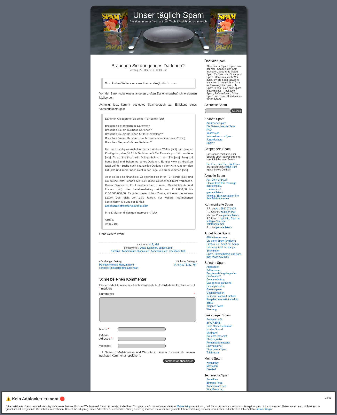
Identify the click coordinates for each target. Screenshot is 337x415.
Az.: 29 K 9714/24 (217, 179)
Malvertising (184, 406)
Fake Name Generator (219, 326)
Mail (157, 244)
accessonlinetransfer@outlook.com (126, 205)
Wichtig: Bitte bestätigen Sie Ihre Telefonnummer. (223, 197)
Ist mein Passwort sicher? (221, 296)
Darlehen (152, 247)
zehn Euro (231, 167)
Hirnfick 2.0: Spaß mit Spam (223, 244)
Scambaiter (213, 250)
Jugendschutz (214, 139)
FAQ (209, 129)
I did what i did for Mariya (221, 247)
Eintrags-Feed (214, 382)
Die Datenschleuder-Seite (221, 126)
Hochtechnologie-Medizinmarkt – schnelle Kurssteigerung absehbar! (118, 266)
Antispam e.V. (215, 319)
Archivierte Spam (216, 123)
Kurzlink (115, 251)
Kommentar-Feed (216, 386)
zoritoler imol (214, 189)
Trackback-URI (176, 251)
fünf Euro (235, 164)
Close (328, 397)
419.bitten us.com (217, 237)
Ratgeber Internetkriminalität (222, 299)
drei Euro (223, 164)
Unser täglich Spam (168, 15)
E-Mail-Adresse (105, 337)
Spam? (211, 143)
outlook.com (166, 247)
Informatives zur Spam (219, 136)
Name (104, 329)
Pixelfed (211, 369)
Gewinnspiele (214, 289)
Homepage (213, 362)
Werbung (211, 309)
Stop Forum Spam (217, 349)
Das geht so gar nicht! (219, 283)
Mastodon (212, 366)
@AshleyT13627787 (185, 264)
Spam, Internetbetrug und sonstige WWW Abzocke (224, 255)
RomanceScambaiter (218, 342)
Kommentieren (159, 251)
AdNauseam (213, 270)
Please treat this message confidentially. (221, 184)
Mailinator (212, 332)
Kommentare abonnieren (135, 251)
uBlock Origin (264, 409)
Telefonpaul (213, 352)
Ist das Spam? (215, 329)
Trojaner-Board (215, 306)
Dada (143, 247)
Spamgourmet (214, 346)
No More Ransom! (217, 336)
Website (104, 345)
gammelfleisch (215, 192)
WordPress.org (215, 389)
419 (151, 244)
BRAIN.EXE (213, 322)
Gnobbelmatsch (215, 292)
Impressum (213, 133)
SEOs (210, 302)
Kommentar (147, 293)
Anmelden (212, 379)
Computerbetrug (215, 279)
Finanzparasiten (215, 286)
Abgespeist (213, 267)
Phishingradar (214, 339)
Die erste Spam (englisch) (221, 240)
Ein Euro (211, 164)
